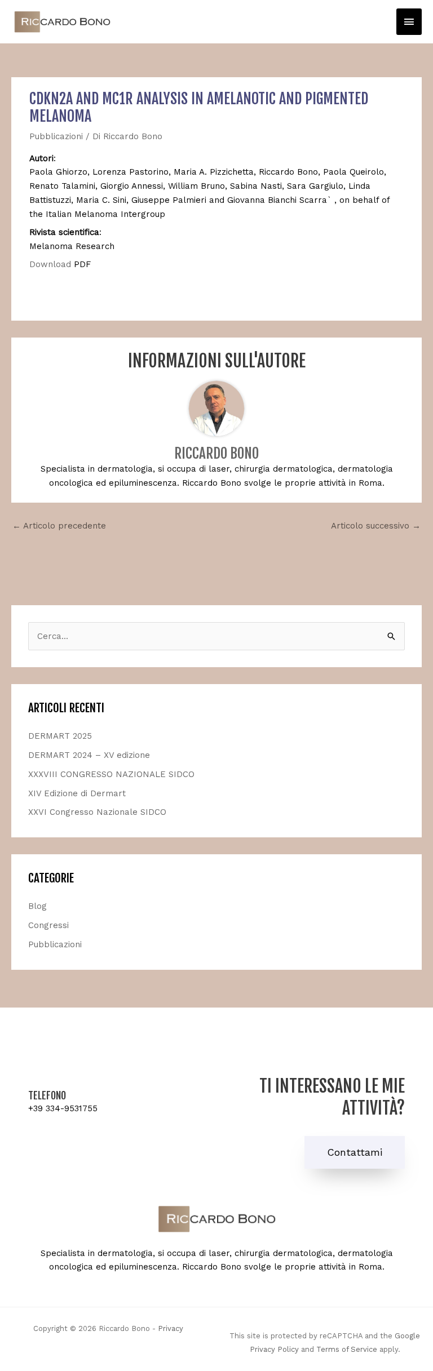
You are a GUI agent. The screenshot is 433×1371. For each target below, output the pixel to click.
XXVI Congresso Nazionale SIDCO (97, 812)
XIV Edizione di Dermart (77, 793)
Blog (37, 906)
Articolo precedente (59, 526)
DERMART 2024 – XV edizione (89, 755)
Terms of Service (346, 1349)
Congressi (48, 925)
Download (51, 264)
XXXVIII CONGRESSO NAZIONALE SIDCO (111, 774)
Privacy (170, 1328)
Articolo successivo (376, 526)
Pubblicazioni (56, 136)
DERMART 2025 (60, 736)
